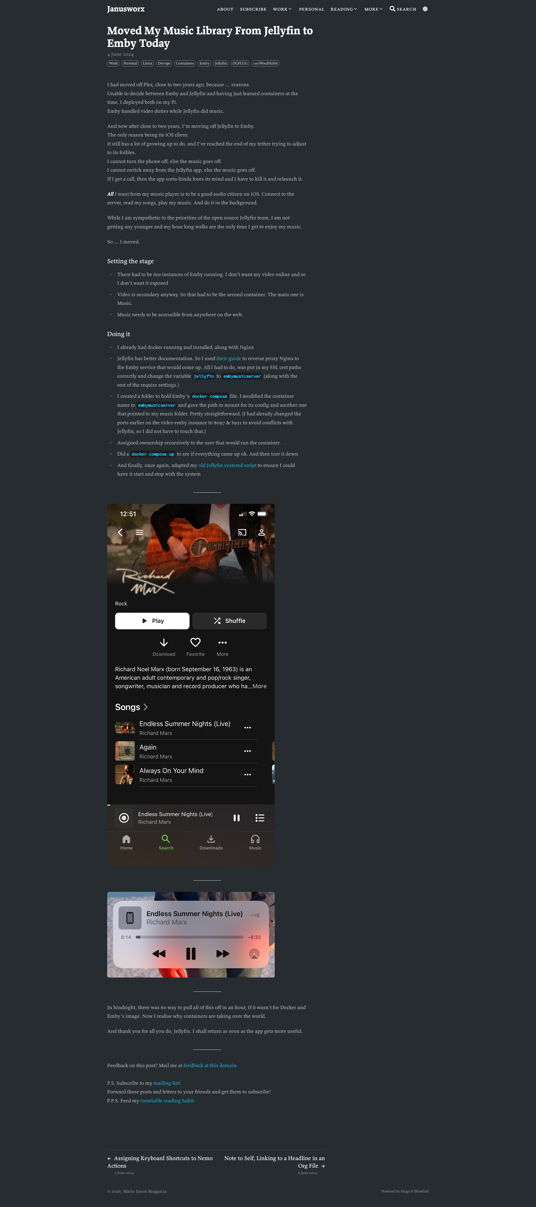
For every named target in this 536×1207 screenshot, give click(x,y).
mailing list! (167, 1083)
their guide (228, 358)
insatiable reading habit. (167, 1100)
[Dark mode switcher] (425, 8)
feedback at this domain (210, 1065)
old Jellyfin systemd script (227, 465)
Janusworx (126, 9)
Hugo (405, 1191)
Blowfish (421, 1191)
